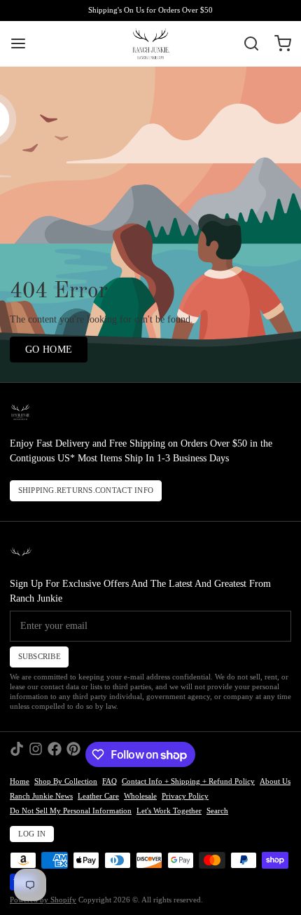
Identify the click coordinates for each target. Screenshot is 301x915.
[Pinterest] (73, 754)
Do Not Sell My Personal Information (71, 811)
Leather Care (98, 796)
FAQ (109, 781)
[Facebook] (55, 754)
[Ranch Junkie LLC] (150, 43)
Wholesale (140, 796)
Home (19, 781)
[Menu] (23, 43)
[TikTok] (17, 754)
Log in (32, 834)
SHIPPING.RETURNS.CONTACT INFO (86, 490)
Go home (48, 349)
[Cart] (278, 43)
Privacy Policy (185, 796)
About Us (275, 781)
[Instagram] (36, 754)
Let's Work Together (169, 811)
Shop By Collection (65, 781)
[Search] (246, 43)
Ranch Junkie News (41, 796)
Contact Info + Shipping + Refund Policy (188, 781)
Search (217, 811)
